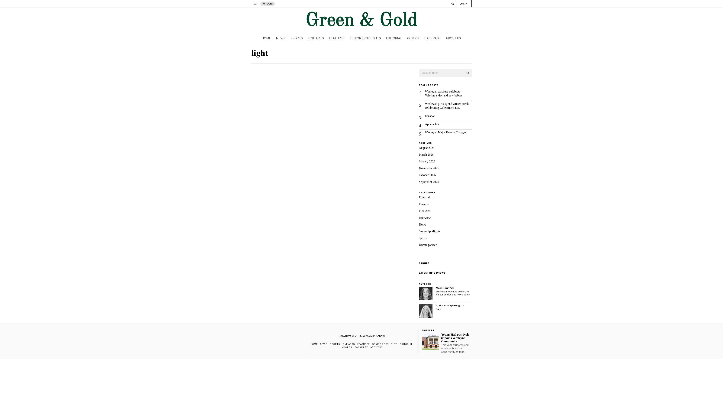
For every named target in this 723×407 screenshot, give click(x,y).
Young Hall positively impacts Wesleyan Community (455, 338)
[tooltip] (425, 293)
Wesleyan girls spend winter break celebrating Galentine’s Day (447, 105)
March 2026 (426, 154)
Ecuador (430, 116)
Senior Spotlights (429, 231)
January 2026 (427, 161)
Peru (438, 309)
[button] (468, 73)
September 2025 (429, 181)
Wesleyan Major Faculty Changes (446, 132)
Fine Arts (425, 211)
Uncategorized (428, 244)
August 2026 (426, 147)
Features (424, 204)
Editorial (424, 197)
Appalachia (432, 124)
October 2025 (427, 175)
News (422, 224)
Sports (423, 238)
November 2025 (429, 168)
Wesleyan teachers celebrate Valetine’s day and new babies (444, 93)
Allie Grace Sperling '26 (450, 305)
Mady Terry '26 (445, 287)
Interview (425, 217)
